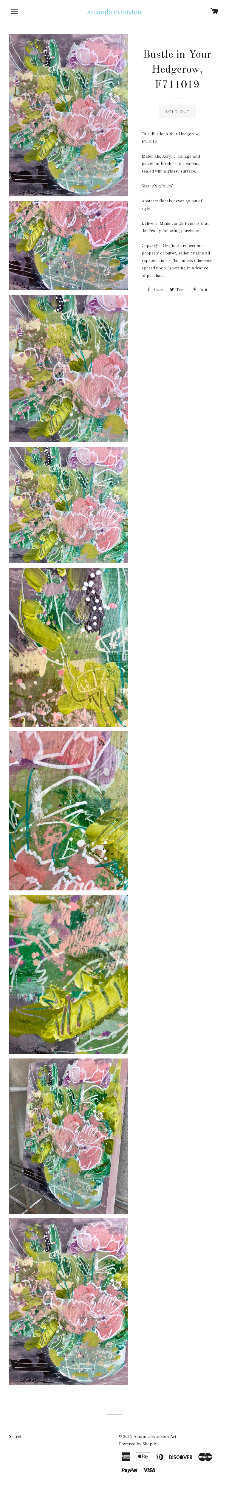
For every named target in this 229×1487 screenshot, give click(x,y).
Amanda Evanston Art (155, 1436)
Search (15, 1436)
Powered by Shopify (138, 1443)
